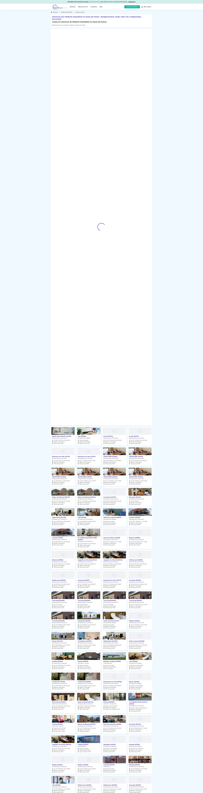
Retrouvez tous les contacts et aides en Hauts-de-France (69, 25)
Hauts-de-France (80, 12)
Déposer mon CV (83, 7)
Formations (93, 7)
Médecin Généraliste (66, 12)
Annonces (72, 7)
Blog (101, 7)
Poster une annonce (132, 7)
